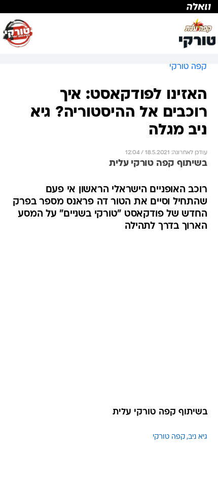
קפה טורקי (169, 437)
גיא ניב (197, 437)
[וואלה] (109, 7)
